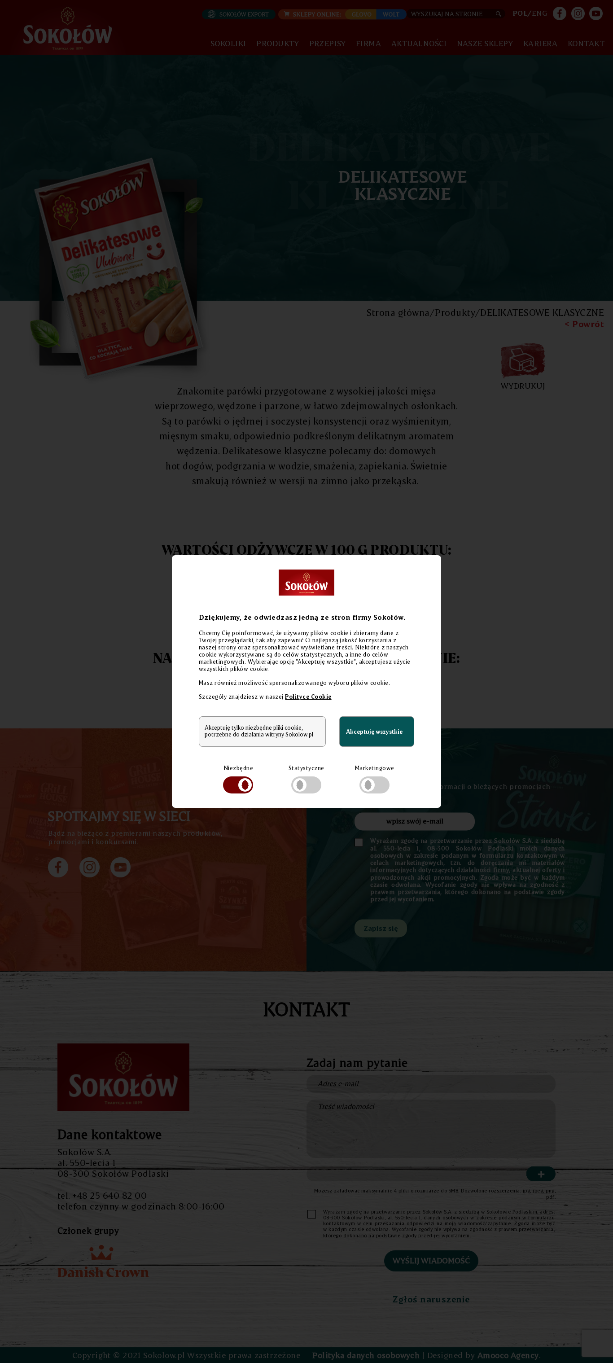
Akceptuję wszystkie (374, 731)
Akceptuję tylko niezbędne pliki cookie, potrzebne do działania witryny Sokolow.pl (259, 731)
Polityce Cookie (308, 696)
